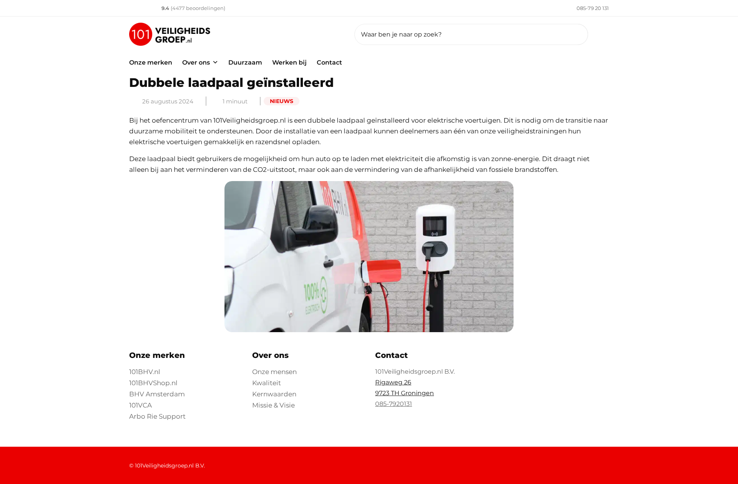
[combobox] (471, 34)
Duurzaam (245, 62)
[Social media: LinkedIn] (506, 461)
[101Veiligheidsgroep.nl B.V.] (235, 34)
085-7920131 (393, 403)
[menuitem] (582, 8)
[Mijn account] (604, 34)
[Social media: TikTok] (588, 461)
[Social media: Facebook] (527, 461)
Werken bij (289, 62)
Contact (329, 62)
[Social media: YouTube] (548, 461)
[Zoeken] (572, 34)
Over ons (196, 62)
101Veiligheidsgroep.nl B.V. (170, 465)
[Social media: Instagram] (568, 461)
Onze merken (150, 62)
